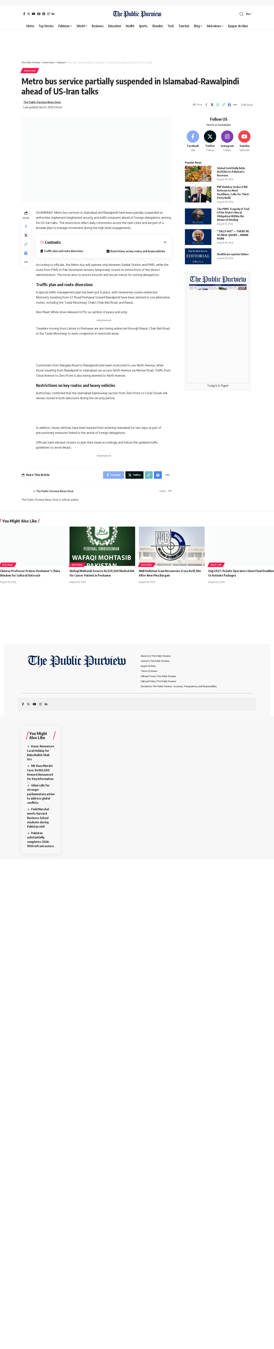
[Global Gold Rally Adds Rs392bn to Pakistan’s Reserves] (198, 174)
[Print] (229, 105)
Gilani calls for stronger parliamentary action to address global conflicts (41, 794)
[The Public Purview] (137, 14)
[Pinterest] (43, 13)
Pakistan (30, 70)
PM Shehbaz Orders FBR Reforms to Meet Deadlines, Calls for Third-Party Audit (233, 192)
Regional (7, 565)
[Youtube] (244, 141)
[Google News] (38, 13)
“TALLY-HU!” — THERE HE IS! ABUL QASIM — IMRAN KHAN (233, 234)
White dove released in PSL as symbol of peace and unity (89, 312)
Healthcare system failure (233, 254)
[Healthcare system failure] (198, 256)
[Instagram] (48, 13)
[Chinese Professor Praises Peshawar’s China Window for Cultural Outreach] (33, 546)
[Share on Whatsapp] (217, 105)
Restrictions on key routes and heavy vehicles (137, 251)
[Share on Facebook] (206, 105)
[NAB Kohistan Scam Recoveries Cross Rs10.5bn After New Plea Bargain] (172, 546)
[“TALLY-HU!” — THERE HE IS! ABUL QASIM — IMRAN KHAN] (198, 237)
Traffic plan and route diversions (63, 251)
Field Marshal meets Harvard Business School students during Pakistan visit (38, 817)
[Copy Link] (223, 105)
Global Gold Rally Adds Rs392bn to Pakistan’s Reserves (231, 171)
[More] (235, 105)
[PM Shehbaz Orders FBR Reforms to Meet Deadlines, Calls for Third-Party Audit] (198, 194)
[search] (241, 14)
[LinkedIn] (53, 13)
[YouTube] (33, 13)
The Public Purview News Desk (42, 102)
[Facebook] (24, 13)
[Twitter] (28, 13)
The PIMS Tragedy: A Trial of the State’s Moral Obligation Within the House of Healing (233, 214)
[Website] (170, 491)
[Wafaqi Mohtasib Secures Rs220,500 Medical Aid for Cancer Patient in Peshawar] (102, 546)
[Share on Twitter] (212, 105)
